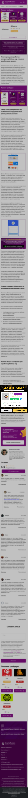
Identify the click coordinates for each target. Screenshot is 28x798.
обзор (6, 410)
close (27, 385)
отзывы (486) (19, 410)
